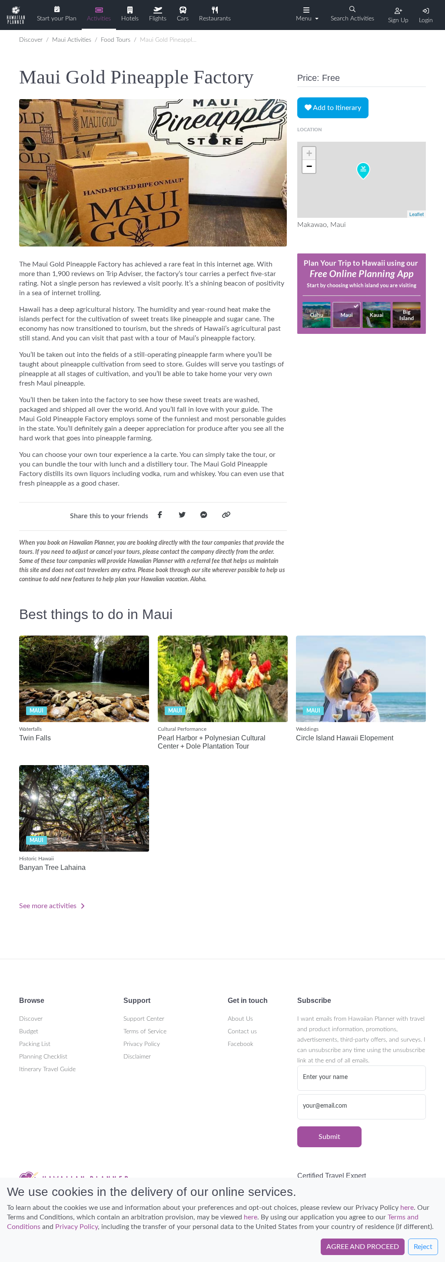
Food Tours (115, 40)
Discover (31, 40)
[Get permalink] (226, 516)
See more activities (48, 905)
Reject (423, 1246)
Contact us (242, 1032)
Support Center (143, 1019)
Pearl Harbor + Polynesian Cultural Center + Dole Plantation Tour (212, 742)
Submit (329, 1136)
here (407, 1207)
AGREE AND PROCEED (362, 1246)
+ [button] (309, 153)
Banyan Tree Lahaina (52, 867)
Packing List (34, 1044)
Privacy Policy (141, 1044)
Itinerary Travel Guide (47, 1069)
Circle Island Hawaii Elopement (344, 738)
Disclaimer (137, 1057)
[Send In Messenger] (204, 516)
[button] (306, 14)
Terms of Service (144, 1032)
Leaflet (416, 213)
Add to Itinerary (336, 107)
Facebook (240, 1044)
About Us (240, 1019)
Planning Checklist (43, 1057)
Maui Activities (71, 40)
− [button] (309, 166)
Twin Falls (35, 738)
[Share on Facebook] (160, 516)
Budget (28, 1032)
